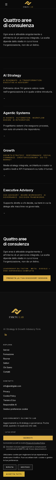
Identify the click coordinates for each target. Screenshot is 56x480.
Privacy (6, 391)
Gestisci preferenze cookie (15, 409)
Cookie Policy (9, 396)
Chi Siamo (7, 367)
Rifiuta (9, 467)
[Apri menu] (6, 4)
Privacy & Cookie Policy (35, 443)
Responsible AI (10, 404)
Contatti (6, 372)
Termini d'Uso (9, 400)
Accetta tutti (14, 474)
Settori (6, 363)
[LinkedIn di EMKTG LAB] (5, 334)
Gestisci (25, 467)
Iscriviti (28, 438)
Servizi (6, 350)
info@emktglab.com (12, 386)
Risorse (6, 358)
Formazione (8, 354)
